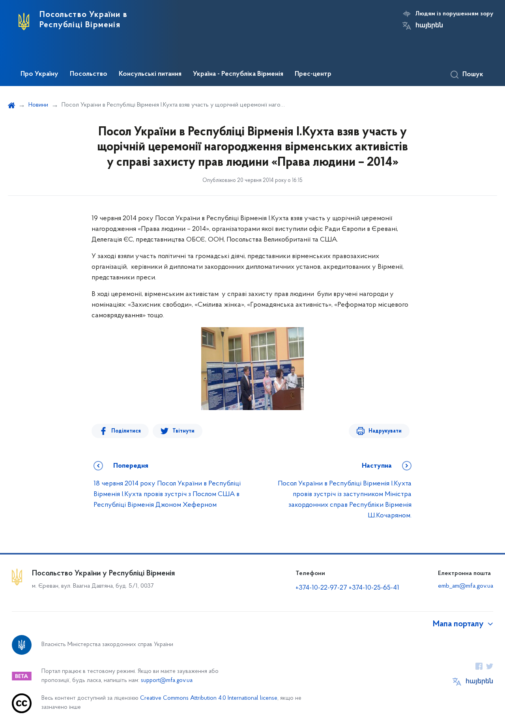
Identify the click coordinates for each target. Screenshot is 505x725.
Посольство (88, 74)
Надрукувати (385, 431)
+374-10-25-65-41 (374, 588)
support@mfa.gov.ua (167, 681)
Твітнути (183, 431)
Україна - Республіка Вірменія (238, 74)
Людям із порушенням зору (454, 14)
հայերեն (429, 25)
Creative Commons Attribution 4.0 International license (208, 698)
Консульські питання (150, 74)
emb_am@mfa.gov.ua (465, 586)
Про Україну (39, 74)
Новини (38, 105)
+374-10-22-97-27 (321, 588)
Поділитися (126, 431)
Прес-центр (313, 74)
